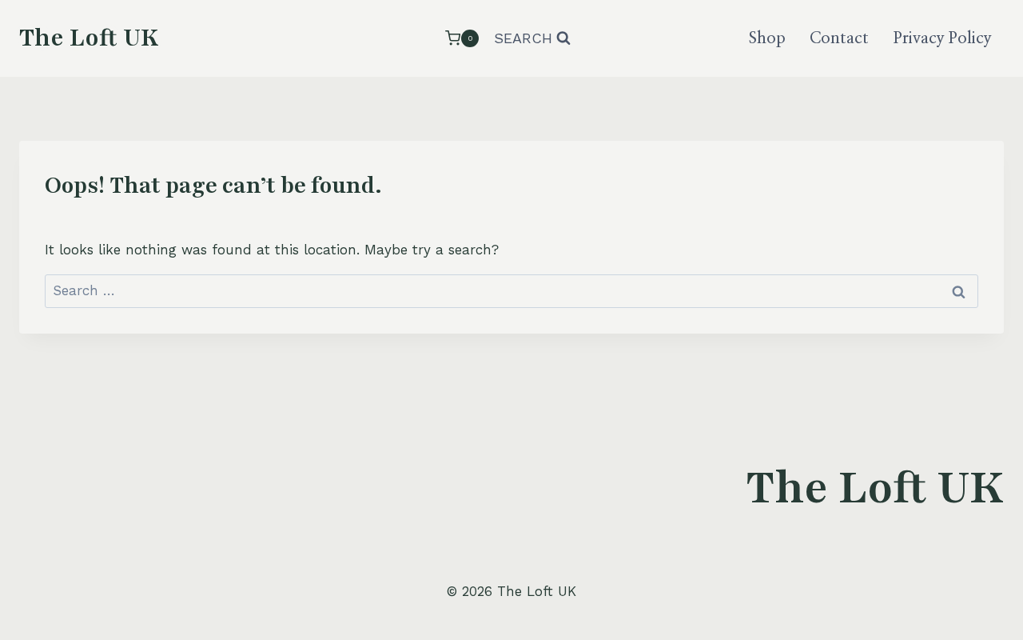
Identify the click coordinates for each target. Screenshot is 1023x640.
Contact (839, 38)
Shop (767, 38)
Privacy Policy (943, 38)
